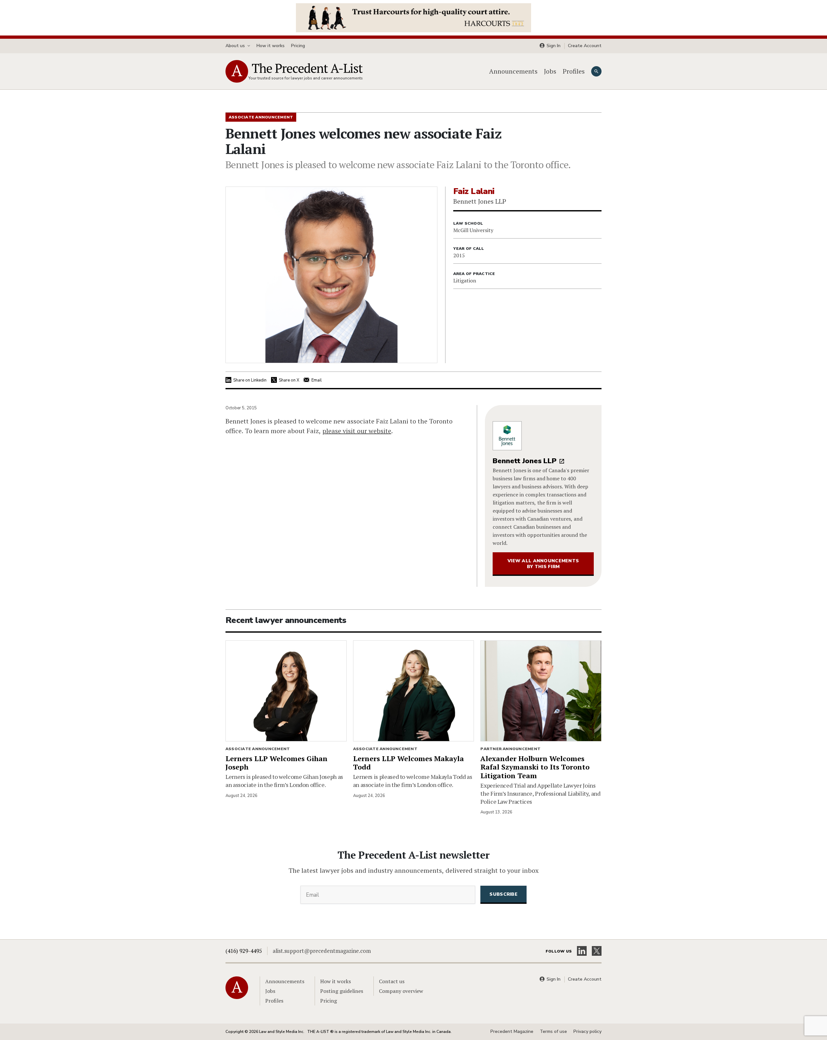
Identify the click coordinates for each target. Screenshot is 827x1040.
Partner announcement (510, 748)
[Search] (596, 71)
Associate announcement (257, 748)
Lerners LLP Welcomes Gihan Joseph (276, 763)
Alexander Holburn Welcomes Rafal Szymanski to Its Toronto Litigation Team (535, 767)
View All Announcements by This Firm (543, 564)
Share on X (289, 380)
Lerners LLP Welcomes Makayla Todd (408, 763)
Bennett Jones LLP (525, 461)
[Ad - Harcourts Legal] (413, 17)
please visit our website (356, 430)
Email (316, 380)
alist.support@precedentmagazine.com (322, 950)
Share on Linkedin (250, 380)
